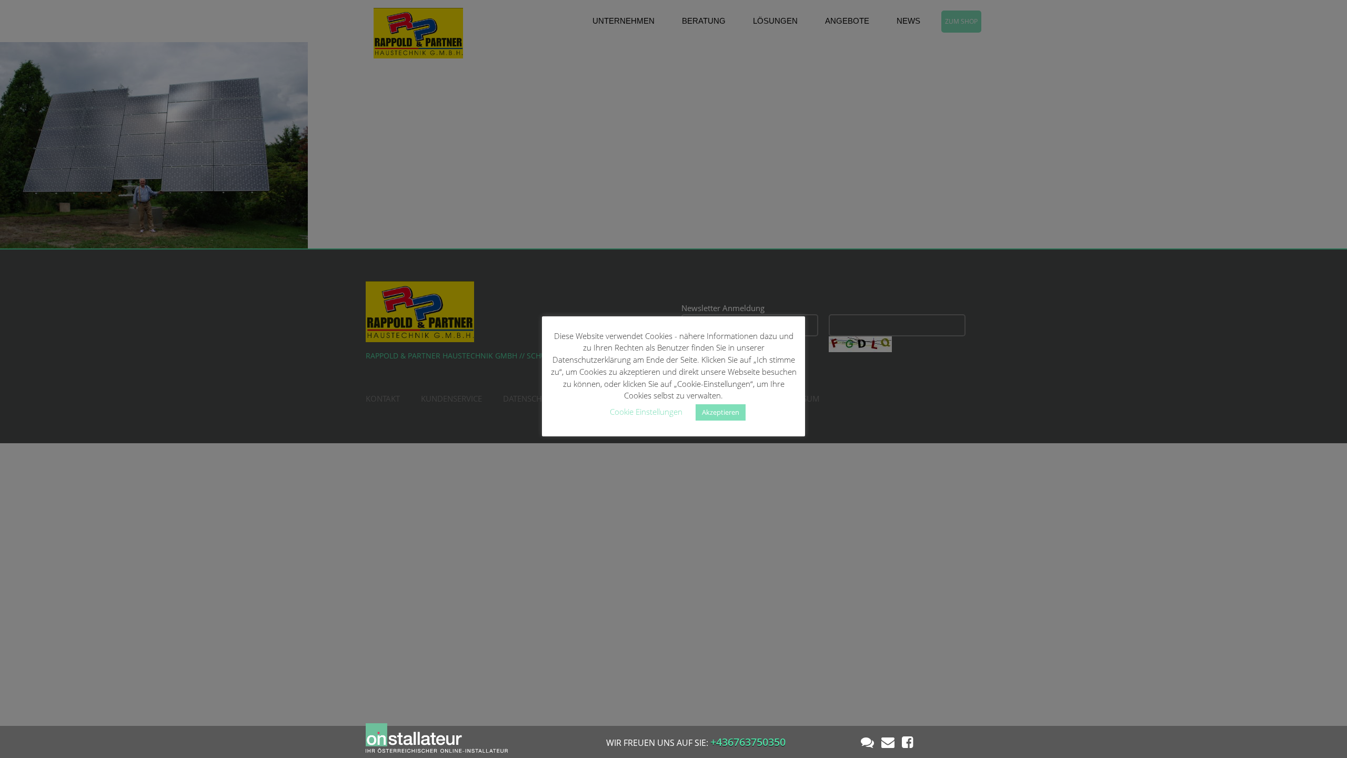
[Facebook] (907, 742)
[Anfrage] (887, 742)
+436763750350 (748, 742)
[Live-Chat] (867, 742)
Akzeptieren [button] (720, 412)
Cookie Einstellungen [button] (646, 411)
